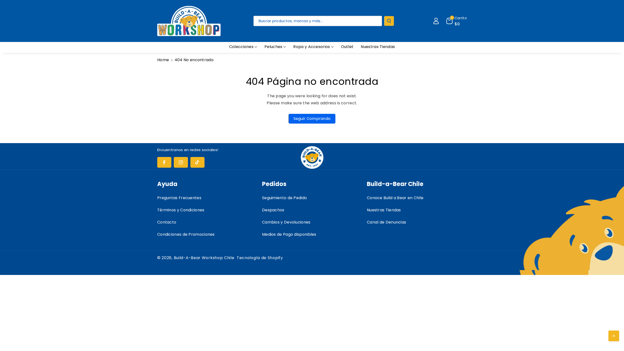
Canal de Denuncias (386, 222)
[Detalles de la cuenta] (436, 21)
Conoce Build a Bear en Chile (395, 198)
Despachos (273, 210)
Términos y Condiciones (181, 210)
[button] (243, 46)
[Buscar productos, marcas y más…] (389, 21)
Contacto (166, 222)
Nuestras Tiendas (384, 210)
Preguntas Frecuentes (179, 198)
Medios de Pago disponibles (289, 234)
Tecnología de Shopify (260, 258)
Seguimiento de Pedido (284, 198)
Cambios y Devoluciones (286, 222)
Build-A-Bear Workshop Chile (204, 258)
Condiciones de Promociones (186, 234)
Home (163, 60)
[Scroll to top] (613, 336)
